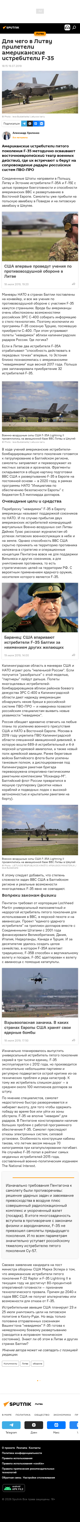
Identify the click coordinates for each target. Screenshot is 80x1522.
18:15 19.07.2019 (12, 66)
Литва (25, 1363)
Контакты (35, 1447)
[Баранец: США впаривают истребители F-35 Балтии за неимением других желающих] (40, 607)
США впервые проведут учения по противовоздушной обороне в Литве (38, 271)
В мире (7, 1414)
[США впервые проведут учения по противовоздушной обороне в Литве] (40, 236)
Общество (42, 1414)
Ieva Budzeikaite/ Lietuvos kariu (28, 116)
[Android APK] (14, 1488)
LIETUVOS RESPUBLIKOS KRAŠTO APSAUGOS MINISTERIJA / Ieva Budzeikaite (39, 866)
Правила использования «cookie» (23, 1463)
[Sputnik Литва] (11, 29)
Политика (23, 1414)
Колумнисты (10, 1363)
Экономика (62, 1414)
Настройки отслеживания (39, 1477)
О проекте (8, 1447)
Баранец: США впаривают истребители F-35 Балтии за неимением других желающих (34, 642)
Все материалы (20, 137)
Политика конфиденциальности (22, 1453)
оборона (37, 1363)
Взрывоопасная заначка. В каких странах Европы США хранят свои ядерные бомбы (37, 1027)
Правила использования (17, 1458)
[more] (73, 284)
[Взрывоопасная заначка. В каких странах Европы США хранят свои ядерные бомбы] (40, 993)
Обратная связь (11, 1477)
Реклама (22, 1447)
